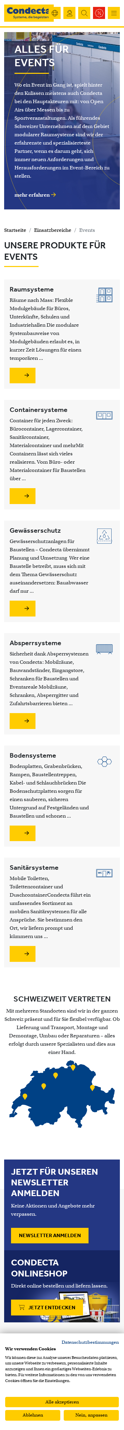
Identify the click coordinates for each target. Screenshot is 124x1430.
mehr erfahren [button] (32, 195)
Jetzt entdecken (51, 1307)
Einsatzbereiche (52, 230)
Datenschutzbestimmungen (90, 1342)
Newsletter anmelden (50, 1235)
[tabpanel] (62, 1095)
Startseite (15, 230)
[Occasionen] (99, 13)
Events (87, 230)
